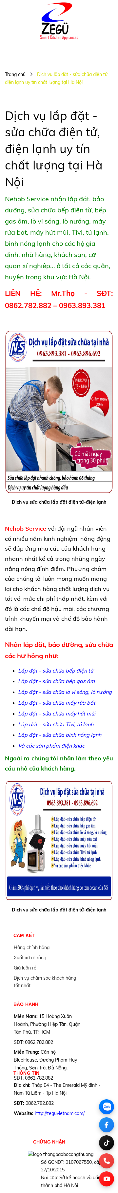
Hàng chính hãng (31, 947)
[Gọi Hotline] (106, 1160)
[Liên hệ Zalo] (106, 1106)
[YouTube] (106, 1178)
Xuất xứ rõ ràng (30, 958)
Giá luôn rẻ (25, 968)
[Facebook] (106, 1124)
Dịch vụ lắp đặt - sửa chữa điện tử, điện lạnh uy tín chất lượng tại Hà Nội (54, 148)
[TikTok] (106, 1142)
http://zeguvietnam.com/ (60, 1113)
